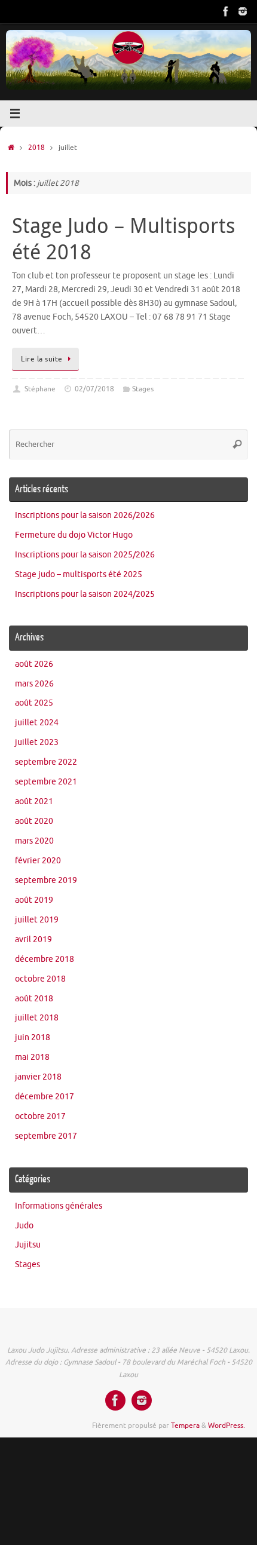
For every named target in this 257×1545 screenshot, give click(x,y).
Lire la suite (42, 359)
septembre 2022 (46, 762)
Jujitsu (28, 1245)
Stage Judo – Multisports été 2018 (123, 238)
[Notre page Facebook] (226, 11)
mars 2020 (34, 841)
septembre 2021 (46, 782)
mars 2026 (34, 684)
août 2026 (34, 664)
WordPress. (226, 1425)
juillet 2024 (37, 723)
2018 (36, 147)
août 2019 (34, 900)
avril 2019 (33, 939)
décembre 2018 (44, 959)
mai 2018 (32, 1057)
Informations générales (58, 1206)
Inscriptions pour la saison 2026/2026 (85, 515)
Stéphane (40, 389)
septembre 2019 (46, 880)
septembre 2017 (46, 1136)
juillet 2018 (37, 1018)
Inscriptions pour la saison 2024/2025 (85, 594)
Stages (143, 389)
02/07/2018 (94, 389)
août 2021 (34, 801)
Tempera (185, 1425)
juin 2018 (32, 1037)
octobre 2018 (40, 979)
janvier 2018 (38, 1077)
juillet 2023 (37, 742)
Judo (24, 1226)
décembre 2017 (44, 1097)
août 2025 (34, 703)
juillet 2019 (37, 920)
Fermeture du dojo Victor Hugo (74, 535)
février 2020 (38, 861)
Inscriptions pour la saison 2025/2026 (85, 555)
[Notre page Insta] (242, 11)
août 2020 (34, 821)
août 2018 (34, 999)
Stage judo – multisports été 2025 (78, 574)
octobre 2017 (40, 1116)
